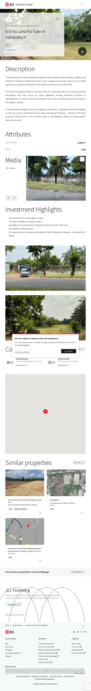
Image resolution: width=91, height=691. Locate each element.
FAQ (6, 644)
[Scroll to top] (83, 626)
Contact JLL (75, 647)
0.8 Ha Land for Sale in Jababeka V (37, 625)
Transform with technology (47, 656)
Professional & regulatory (44, 679)
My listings (8, 650)
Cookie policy (69, 676)
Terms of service (55, 676)
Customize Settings (22, 352)
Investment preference (13, 653)
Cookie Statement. (23, 345)
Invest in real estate (45, 647)
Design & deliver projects (47, 653)
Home (7, 625)
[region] (45, 345)
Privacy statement (23, 676)
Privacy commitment (40, 676)
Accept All (68, 351)
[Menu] (82, 4)
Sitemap (8, 656)
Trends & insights (44, 662)
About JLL (75, 644)
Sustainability (76, 650)
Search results (17, 625)
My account (9, 647)
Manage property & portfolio (48, 650)
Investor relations (77, 653)
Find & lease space (45, 644)
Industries (42, 659)
